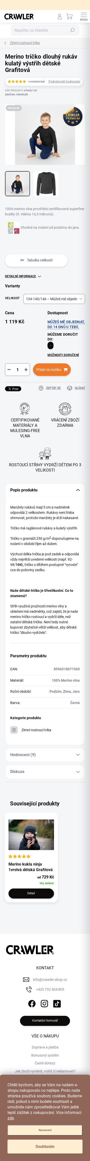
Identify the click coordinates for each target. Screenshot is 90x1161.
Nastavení (45, 1130)
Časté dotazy (45, 1063)
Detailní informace (20, 276)
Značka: (16, 94)
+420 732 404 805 (50, 989)
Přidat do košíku (48, 370)
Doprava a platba (45, 1047)
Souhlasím (45, 1146)
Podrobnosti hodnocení (64, 81)
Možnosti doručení (63, 355)
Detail (31, 893)
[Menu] (84, 16)
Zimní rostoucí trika (36, 730)
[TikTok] (56, 1002)
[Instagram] (44, 1002)
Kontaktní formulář (45, 1020)
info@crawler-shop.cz (50, 980)
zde (11, 1118)
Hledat (72, 30)
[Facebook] (31, 1002)
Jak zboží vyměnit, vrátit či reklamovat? (45, 1071)
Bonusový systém (45, 1055)
